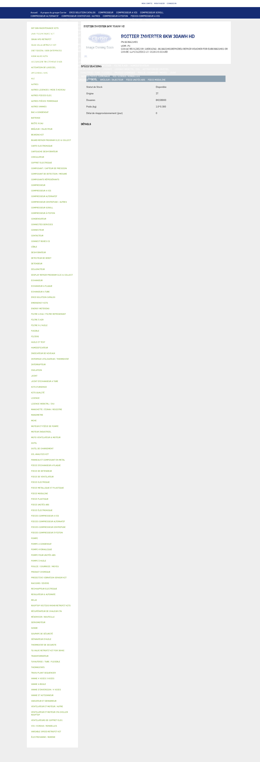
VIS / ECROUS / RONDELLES (126, 76)
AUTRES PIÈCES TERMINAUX (95, 76)
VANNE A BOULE (167, 62)
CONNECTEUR (37, 44)
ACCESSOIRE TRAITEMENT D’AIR (94, 65)
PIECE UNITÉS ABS (135, 79)
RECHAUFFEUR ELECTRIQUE (161, 40)
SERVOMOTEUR (148, 62)
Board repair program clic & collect (51, 140)
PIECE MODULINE (157, 79)
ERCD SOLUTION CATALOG (82, 12)
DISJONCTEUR (60, 40)
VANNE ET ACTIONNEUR (100, 62)
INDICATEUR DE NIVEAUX (43, 76)
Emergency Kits (39, 303)
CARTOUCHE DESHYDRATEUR (114, 55)
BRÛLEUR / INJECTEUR (111, 79)
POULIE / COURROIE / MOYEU (152, 72)
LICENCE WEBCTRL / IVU (127, 69)
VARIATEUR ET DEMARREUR (67, 37)
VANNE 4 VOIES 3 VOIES (126, 62)
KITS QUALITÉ (38, 83)
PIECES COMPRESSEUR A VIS (145, 16)
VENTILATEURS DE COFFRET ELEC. (117, 40)
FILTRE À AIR (121, 65)
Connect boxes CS (40, 241)
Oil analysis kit (40, 454)
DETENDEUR (171, 55)
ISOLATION (79, 62)
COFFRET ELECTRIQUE (148, 37)
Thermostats (38, 667)
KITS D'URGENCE (79, 79)
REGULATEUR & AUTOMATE (134, 23)
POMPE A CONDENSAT (41, 48)
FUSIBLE (74, 40)
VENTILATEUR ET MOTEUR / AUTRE (100, 33)
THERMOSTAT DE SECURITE (86, 44)
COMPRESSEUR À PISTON (115, 16)
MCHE (34, 420)
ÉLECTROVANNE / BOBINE (43, 65)
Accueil (34, 12)
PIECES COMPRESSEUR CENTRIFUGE (49, 19)
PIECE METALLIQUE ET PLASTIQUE (72, 58)
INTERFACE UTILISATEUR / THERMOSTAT (76, 23)
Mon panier (159, 3)
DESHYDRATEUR (89, 55)
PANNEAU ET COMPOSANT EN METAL (132, 58)
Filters (35, 336)
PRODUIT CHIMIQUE (125, 72)
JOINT (173, 72)
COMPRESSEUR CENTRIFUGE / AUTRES (81, 16)
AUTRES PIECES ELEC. (114, 44)
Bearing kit (37, 134)
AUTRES (73, 72)
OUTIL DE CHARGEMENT (163, 23)
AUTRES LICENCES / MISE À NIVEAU (49, 72)
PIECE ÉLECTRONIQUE (42, 510)
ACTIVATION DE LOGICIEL (156, 69)
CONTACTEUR (90, 37)
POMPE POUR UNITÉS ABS (116, 48)
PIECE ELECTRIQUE (40, 37)
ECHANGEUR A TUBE (142, 26)
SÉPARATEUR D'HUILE (62, 51)
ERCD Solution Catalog (43, 297)
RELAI (103, 37)
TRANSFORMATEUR (40, 40)
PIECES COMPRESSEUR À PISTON (125, 19)
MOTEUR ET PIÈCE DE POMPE (86, 48)
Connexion (172, 3)
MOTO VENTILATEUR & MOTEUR (112, 30)
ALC (73, 26)
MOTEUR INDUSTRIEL (131, 33)
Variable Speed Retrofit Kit (46, 731)
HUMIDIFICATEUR (140, 65)
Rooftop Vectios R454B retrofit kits (51, 605)
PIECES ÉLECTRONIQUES (157, 19)
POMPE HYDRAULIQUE (148, 44)
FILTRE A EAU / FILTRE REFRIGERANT (49, 79)
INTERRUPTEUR (117, 37)
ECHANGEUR (84, 26)
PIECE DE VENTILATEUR (157, 33)
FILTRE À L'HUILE (39, 51)
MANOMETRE (54, 83)
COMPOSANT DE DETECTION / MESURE (50, 26)
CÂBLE (131, 37)
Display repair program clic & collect (52, 275)
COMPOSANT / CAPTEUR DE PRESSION (146, 51)
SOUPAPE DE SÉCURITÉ (66, 55)
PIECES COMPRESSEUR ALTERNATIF (88, 19)
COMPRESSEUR (105, 12)
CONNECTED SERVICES (58, 44)
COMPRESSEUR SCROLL (152, 12)
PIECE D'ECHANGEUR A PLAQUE (46, 30)
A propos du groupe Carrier (54, 12)
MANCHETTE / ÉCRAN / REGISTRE (47, 69)
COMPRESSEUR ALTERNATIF (45, 16)
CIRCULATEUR (62, 48)
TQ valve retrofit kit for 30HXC (47, 650)
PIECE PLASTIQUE (102, 58)
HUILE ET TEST (139, 48)
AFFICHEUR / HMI (109, 23)
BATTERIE (99, 26)
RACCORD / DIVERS (68, 76)
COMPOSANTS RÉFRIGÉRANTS (109, 51)
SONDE (141, 40)
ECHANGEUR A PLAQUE (117, 26)
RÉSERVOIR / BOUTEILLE (58, 62)
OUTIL (94, 79)
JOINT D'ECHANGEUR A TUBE (79, 30)
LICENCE (107, 69)
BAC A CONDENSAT (162, 58)
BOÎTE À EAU (37, 62)
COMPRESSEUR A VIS (126, 12)
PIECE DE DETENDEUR (42, 58)
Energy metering (40, 308)
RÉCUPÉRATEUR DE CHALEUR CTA (83, 69)
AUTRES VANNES (67, 65)
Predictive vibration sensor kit (49, 577)
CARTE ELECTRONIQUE (42, 23)
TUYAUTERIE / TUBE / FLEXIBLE (96, 72)
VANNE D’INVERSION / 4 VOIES (147, 55)
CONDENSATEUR (90, 40)
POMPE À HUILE (84, 51)
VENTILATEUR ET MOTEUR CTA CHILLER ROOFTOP (55, 33)
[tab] (52, 90)
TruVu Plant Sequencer (43, 673)
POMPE (131, 44)
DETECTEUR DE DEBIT (42, 55)
